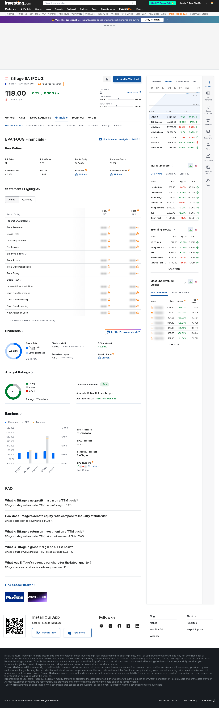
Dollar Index (156, 147)
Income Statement (35, 125)
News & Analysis (40, 117)
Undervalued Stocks (199, 14)
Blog (152, 616)
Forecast (118, 125)
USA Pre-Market (49, 14)
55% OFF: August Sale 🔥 (162, 3)
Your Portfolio (157, 629)
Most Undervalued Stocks (162, 282)
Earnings (106, 125)
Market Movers (160, 165)
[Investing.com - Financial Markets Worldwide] (17, 3)
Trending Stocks (161, 229)
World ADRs (90, 14)
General (10, 117)
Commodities (182, 81)
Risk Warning (208, 700)
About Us (191, 616)
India (37, 14)
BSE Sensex (156, 122)
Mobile (153, 622)
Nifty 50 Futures (158, 132)
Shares (10, 14)
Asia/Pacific (154, 14)
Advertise (192, 622)
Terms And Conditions (168, 700)
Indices (168, 81)
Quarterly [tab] (27, 199)
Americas (115, 14)
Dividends (93, 125)
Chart (22, 117)
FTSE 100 (155, 142)
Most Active (156, 174)
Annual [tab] (12, 199)
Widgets (154, 636)
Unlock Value (132, 92)
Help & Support (195, 629)
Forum (92, 117)
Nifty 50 (154, 117)
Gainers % (171, 174)
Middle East (141, 14)
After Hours (64, 14)
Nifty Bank (155, 127)
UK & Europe (127, 14)
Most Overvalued (180, 292)
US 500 (154, 137)
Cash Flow (70, 125)
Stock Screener (108, 9)
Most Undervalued (159, 292)
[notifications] (206, 2)
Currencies (156, 81)
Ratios (82, 125)
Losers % (184, 174)
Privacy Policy (190, 700)
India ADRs (103, 14)
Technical (78, 117)
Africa (163, 14)
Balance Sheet (54, 125)
